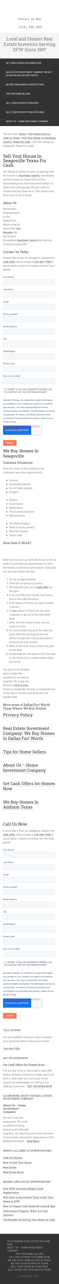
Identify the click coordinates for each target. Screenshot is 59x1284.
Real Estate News (13, 1172)
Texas (7, 708)
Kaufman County (29, 175)
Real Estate (9, 1167)
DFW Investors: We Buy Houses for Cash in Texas (29, 4)
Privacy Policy (18, 715)
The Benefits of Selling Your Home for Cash (29, 1219)
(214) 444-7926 (29, 26)
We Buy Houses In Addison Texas (21, 804)
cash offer (9, 261)
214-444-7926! (42, 261)
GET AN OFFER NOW (39, 1086)
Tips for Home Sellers (24, 752)
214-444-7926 (11, 1048)
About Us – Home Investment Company (24, 767)
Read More (33, 1141)
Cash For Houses (12, 1157)
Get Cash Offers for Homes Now (29, 786)
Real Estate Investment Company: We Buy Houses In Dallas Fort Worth (29, 733)
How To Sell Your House (17, 1162)
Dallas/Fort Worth (37, 705)
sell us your (21, 685)
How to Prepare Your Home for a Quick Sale (29, 1206)
